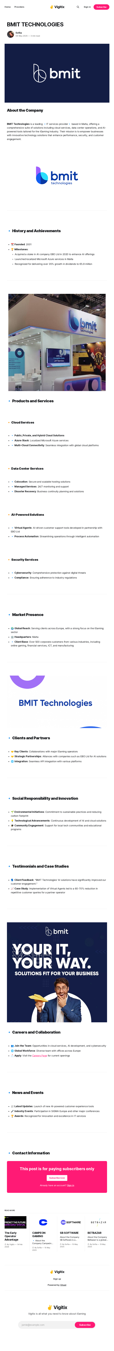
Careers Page (39, 1055)
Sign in (87, 7)
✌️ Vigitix (57, 7)
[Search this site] (78, 7)
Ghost (63, 1285)
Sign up (57, 1279)
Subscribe (101, 7)
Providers (19, 7)
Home (8, 7)
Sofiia (19, 32)
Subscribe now (57, 1177)
